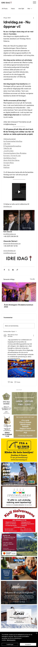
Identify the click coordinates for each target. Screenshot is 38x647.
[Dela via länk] (17, 270)
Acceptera (28, 644)
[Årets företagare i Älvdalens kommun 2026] (19, 292)
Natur (13, 8)
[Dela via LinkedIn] (13, 270)
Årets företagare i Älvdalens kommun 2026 (18, 306)
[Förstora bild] (11, 220)
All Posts (5, 8)
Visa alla (32, 279)
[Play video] (19, 191)
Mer (28, 8)
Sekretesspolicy (11, 640)
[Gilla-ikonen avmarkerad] (9, 382)
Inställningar (10, 644)
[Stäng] (35, 634)
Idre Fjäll (21, 8)
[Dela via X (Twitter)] (8, 270)
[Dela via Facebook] (4, 270)
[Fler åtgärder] (33, 18)
